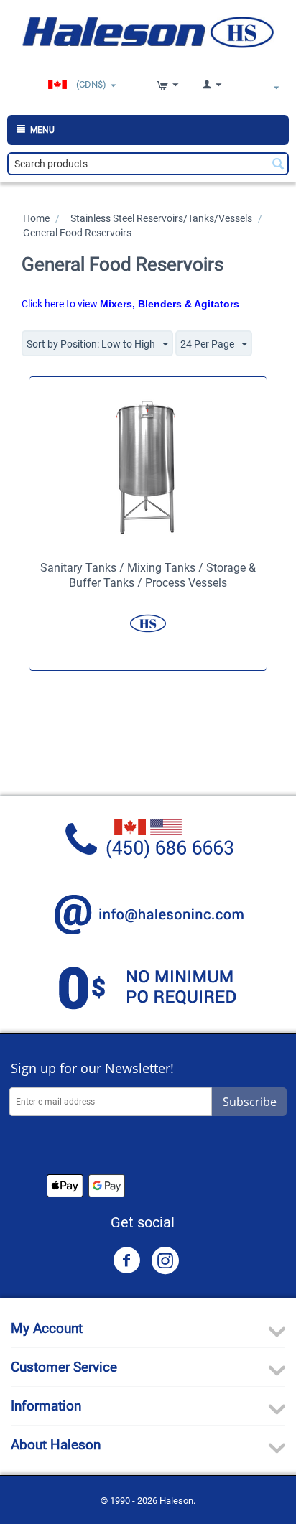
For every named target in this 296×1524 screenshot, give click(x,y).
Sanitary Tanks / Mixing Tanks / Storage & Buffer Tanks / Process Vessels (148, 575)
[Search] (278, 165)
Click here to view (130, 304)
